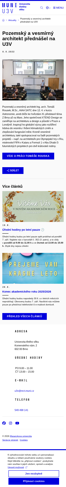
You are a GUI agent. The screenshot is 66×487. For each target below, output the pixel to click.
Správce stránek (10, 440)
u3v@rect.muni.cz (24, 391)
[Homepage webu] (16, 8)
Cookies (24, 440)
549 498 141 (21, 410)
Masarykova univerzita (21, 436)
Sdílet (14, 170)
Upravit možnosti (16, 467)
